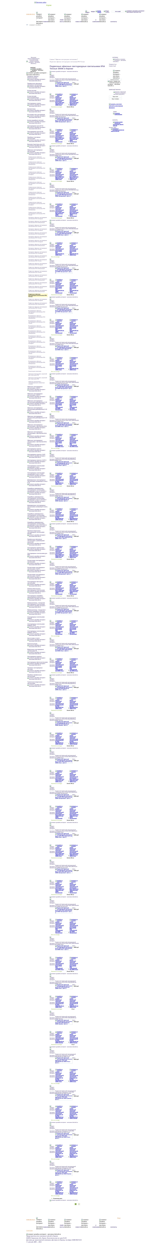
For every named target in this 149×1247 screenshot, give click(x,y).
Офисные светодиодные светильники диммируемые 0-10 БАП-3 (37, 418)
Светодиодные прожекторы (35, 547)
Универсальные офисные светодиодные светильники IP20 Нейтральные (36, 163)
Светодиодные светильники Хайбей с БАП (35, 624)
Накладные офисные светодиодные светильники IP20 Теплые (37, 226)
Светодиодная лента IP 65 (35, 131)
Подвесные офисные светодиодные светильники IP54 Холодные (37, 287)
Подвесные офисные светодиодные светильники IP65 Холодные (37, 300)
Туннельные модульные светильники (34, 682)
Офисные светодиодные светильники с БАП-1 (34, 387)
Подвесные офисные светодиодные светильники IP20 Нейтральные (37, 268)
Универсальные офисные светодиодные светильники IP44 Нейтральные (36, 178)
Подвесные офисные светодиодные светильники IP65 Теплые (37, 307)
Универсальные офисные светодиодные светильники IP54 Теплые (36, 198)
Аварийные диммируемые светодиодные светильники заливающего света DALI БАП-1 (37, 515)
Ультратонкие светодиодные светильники (36, 561)
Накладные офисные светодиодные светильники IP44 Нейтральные (37, 233)
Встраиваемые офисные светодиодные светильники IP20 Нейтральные (36, 317)
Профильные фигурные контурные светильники (34, 84)
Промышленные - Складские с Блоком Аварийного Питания (36, 610)
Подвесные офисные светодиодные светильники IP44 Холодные (37, 275)
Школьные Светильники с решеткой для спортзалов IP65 (37, 378)
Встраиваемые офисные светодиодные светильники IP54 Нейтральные (36, 347)
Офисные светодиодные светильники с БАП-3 (34, 394)
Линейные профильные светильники (34, 675)
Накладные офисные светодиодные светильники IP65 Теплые (37, 260)
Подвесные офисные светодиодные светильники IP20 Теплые (37, 272)
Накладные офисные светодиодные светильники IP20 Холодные (37, 218)
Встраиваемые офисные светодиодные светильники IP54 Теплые (36, 352)
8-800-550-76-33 (30, 14)
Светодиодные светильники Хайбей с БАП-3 (35, 631)
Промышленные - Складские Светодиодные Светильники (36, 603)
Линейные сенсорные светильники (33, 138)
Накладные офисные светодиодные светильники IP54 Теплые (37, 249)
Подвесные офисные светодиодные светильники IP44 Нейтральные (37, 279)
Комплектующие (32, 644)
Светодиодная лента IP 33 (35, 126)
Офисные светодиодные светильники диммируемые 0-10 (37, 401)
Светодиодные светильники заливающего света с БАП (35, 473)
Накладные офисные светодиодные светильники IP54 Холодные (37, 241)
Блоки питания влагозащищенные (33, 97)
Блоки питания (31, 90)
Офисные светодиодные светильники (34, 150)
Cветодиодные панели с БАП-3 (36, 460)
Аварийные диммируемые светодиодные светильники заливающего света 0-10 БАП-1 (36, 490)
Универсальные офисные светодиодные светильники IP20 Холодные (36, 158)
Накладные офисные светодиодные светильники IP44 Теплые (37, 237)
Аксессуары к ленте (33, 638)
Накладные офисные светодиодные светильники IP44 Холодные (37, 229)
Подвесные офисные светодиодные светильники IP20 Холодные (37, 264)
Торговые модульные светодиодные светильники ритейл (35, 532)
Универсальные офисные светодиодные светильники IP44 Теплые (36, 183)
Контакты (113, 21)
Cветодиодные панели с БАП (36, 454)
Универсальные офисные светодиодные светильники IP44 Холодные (36, 173)
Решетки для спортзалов (34, 371)
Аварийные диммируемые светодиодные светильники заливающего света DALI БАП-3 (37, 524)
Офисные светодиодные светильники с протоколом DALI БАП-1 (37, 433)
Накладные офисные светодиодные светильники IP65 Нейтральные (37, 256)
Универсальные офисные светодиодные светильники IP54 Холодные (36, 188)
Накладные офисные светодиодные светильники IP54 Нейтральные (37, 245)
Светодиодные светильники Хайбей (35, 617)
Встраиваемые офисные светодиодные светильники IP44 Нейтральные (36, 332)
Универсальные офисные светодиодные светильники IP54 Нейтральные (36, 193)
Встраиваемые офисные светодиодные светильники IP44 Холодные (36, 327)
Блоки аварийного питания (35, 120)
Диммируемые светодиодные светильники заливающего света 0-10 (37, 481)
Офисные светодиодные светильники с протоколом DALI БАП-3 (37, 442)
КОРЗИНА (115, 57)
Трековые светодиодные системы (34, 668)
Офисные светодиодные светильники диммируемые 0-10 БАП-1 (37, 409)
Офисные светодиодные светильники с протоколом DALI (37, 425)
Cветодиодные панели (34, 449)
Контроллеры (31, 109)
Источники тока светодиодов (36, 114)
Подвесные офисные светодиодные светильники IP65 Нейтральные (37, 303)
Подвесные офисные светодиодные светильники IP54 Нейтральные (37, 291)
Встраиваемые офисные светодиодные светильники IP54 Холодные (36, 342)
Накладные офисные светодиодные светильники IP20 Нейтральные (37, 222)
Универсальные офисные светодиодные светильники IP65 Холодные (36, 203)
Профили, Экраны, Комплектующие (33, 77)
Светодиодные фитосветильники (37, 662)
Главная (45, 21)
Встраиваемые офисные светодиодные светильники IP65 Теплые (36, 367)
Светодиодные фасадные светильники (35, 582)
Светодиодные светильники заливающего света (35, 466)
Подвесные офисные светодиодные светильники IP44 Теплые (37, 283)
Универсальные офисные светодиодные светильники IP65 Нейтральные (36, 208)
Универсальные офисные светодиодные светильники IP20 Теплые (36, 168)
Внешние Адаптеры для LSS (36, 144)
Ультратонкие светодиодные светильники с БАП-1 (36, 568)
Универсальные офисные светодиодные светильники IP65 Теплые (36, 213)
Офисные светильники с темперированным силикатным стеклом (36, 383)
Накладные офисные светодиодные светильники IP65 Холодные (37, 252)
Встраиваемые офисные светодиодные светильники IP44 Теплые (36, 337)
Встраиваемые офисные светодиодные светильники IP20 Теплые (36, 322)
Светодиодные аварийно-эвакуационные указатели (35, 596)
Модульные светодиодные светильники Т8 (35, 650)
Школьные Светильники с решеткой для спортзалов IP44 (37, 374)
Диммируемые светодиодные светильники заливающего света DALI (37, 507)
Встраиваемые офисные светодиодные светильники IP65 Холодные (36, 357)
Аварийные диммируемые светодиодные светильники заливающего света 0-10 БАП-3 (36, 498)
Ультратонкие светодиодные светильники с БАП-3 (36, 575)
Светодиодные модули (34, 656)
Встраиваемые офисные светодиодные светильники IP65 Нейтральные (36, 362)
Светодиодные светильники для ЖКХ (37, 554)
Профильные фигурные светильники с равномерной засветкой (35, 541)
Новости (78, 21)
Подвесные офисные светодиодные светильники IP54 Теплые (37, 295)
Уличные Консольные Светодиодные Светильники (36, 589)
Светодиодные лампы (34, 103)
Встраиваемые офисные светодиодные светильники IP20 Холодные (36, 312)
